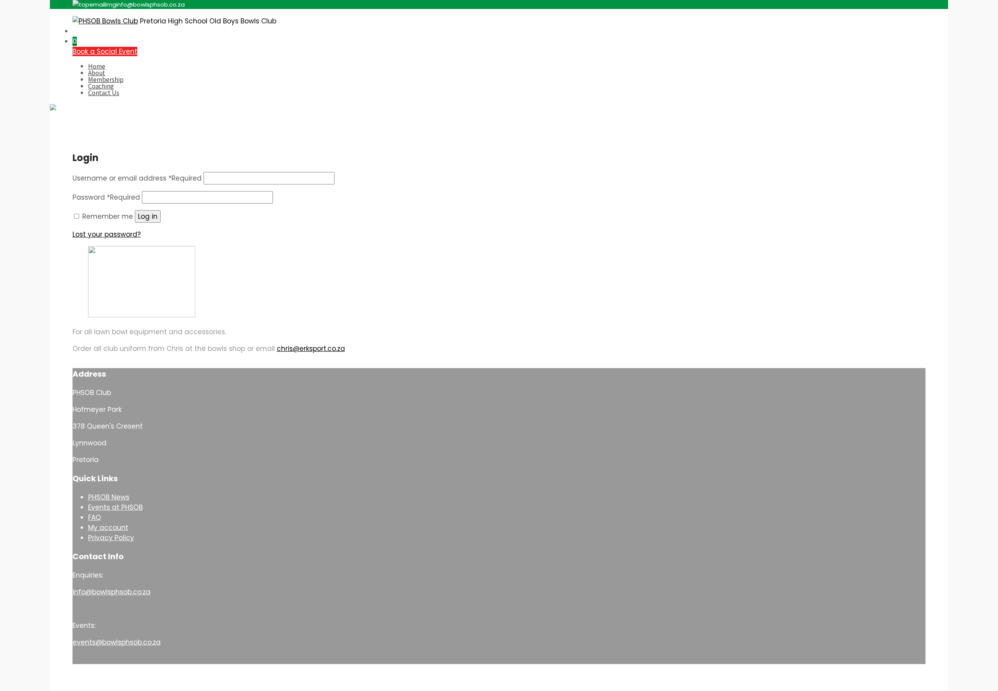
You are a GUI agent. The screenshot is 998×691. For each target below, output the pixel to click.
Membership (106, 79)
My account (108, 527)
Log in (147, 216)
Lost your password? (107, 234)
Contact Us (103, 93)
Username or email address (137, 178)
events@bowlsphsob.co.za (117, 642)
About (96, 73)
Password (106, 197)
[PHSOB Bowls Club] (105, 21)
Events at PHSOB (115, 507)
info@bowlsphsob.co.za (111, 592)
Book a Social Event (105, 51)
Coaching (101, 86)
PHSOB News (108, 497)
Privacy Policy (111, 537)
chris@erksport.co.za (311, 348)
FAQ (94, 517)
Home (96, 66)
